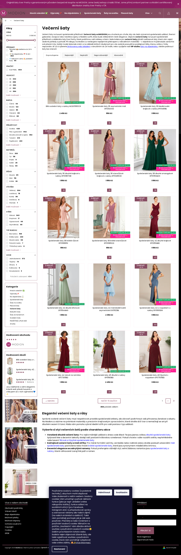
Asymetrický (15, 225)
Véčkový (15, 190)
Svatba (14, 129)
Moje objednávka (12, 514)
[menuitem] (37, 13)
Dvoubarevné (15, 271)
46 (109, 392)
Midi (12, 178)
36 (12, 79)
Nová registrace (144, 537)
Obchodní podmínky (14, 508)
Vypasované (16, 221)
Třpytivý (14, 262)
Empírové (14, 218)
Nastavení (59, 549)
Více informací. (81, 542)
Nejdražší (84, 55)
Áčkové (14, 215)
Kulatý (13, 197)
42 (12, 88)
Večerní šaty (15, 309)
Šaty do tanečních (17, 315)
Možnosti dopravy (12, 520)
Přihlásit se (145, 530)
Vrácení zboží (11, 511)
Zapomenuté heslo (145, 540)
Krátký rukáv (16, 237)
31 (174, 401)
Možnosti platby (12, 517)
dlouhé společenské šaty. (158, 434)
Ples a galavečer (18, 132)
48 (155, 392)
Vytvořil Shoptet (171, 548)
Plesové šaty (14, 306)
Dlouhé (13, 175)
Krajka (13, 160)
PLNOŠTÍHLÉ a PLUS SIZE (18, 321)
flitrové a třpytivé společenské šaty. (77, 440)
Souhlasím (121, 492)
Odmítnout (104, 492)
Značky (12, 324)
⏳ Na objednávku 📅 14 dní (19, 55)
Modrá (14, 107)
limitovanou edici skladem (78, 46)
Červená (14, 113)
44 (12, 91)
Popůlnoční (15, 141)
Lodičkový (14, 193)
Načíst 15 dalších (109, 401)
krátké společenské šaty (100, 445)
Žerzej (13, 166)
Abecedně (118, 55)
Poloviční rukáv (16, 243)
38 (12, 82)
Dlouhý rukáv (16, 240)
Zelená (13, 110)
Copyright (9, 527)
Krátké (13, 181)
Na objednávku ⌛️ (17, 297)
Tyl (12, 156)
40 (12, 85)
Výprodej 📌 (14, 294)
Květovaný (14, 268)
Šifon (13, 153)
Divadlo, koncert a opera (20, 135)
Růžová (14, 116)
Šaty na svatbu (16, 303)
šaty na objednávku (149, 46)
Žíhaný (13, 265)
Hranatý (13, 203)
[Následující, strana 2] (168, 400)
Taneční (14, 138)
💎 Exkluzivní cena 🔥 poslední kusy (20, 60)
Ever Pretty (15, 70)
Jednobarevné (17, 259)
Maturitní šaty (15, 312)
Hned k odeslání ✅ (17, 291)
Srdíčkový (14, 200)
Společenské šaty (16, 300)
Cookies (8, 530)
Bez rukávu (15, 234)
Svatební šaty (15, 318)
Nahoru (51, 401)
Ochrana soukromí (13, 524)
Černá (13, 104)
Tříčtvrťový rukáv (17, 246)
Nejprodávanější (101, 55)
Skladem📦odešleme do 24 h (20, 50)
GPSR (7, 533)
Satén (13, 163)
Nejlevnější (69, 55)
